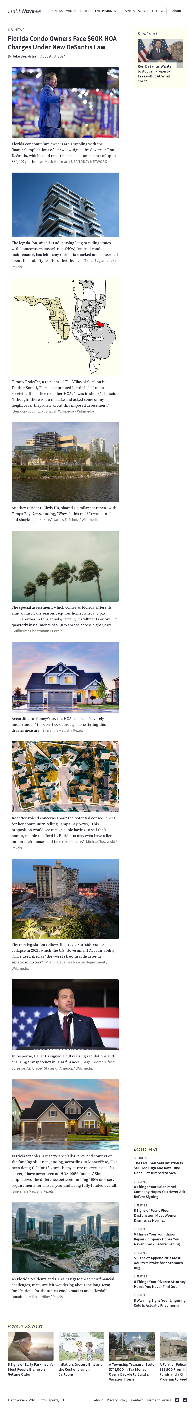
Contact (137, 1400)
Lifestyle (158, 11)
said (112, 393)
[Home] (25, 11)
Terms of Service (159, 1400)
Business (128, 11)
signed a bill (60, 1056)
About (176, 11)
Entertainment (106, 11)
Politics (85, 11)
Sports (143, 11)
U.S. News (56, 11)
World (71, 11)
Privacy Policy (117, 1400)
